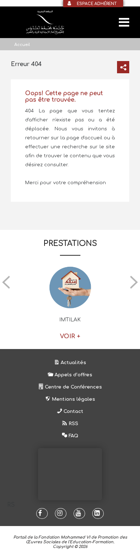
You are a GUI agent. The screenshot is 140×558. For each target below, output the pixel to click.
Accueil (22, 44)
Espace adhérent (97, 3)
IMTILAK (70, 319)
